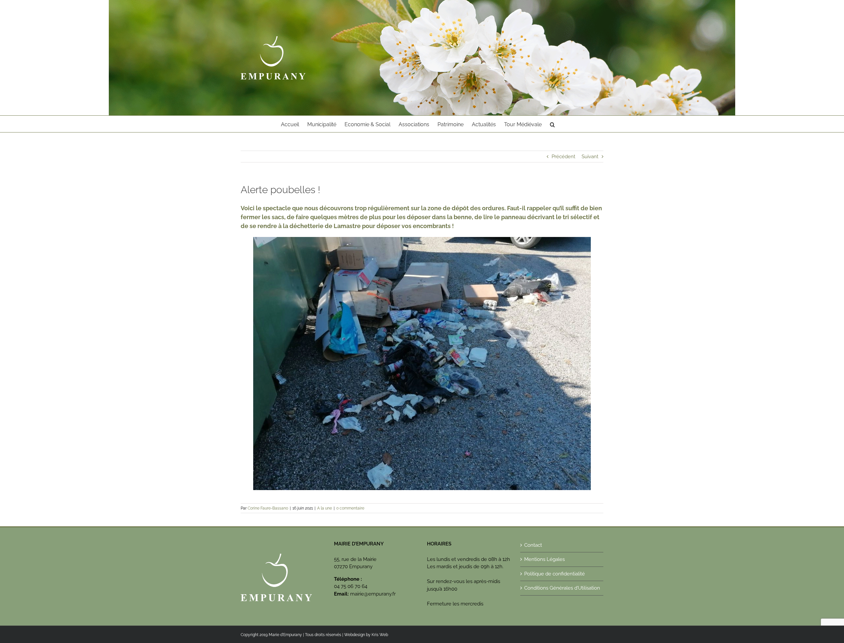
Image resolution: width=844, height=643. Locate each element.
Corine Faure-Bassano (268, 508)
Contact (533, 545)
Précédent (563, 157)
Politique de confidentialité (554, 574)
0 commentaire (350, 508)
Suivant (590, 157)
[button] (552, 124)
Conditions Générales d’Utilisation (562, 588)
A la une (324, 508)
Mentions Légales (544, 559)
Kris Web (380, 634)
